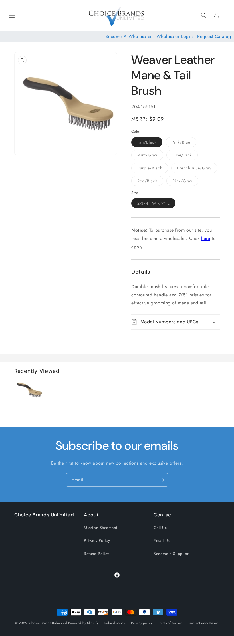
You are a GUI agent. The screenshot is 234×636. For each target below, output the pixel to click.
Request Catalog (214, 36)
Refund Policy (96, 553)
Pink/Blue (184, 143)
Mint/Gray (150, 156)
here (205, 238)
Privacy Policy (97, 540)
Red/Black (150, 182)
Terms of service (170, 623)
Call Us (160, 527)
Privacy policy (141, 623)
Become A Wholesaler (128, 36)
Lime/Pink (185, 156)
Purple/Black (152, 169)
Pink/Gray (185, 182)
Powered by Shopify (83, 623)
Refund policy (114, 623)
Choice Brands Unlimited (48, 623)
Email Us (162, 540)
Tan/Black (149, 143)
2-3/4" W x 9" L (156, 204)
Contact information (204, 623)
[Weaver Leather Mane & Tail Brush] (28, 402)
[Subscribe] (162, 480)
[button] (12, 15)
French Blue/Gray (197, 169)
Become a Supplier (171, 553)
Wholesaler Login (174, 36)
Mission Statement (100, 527)
